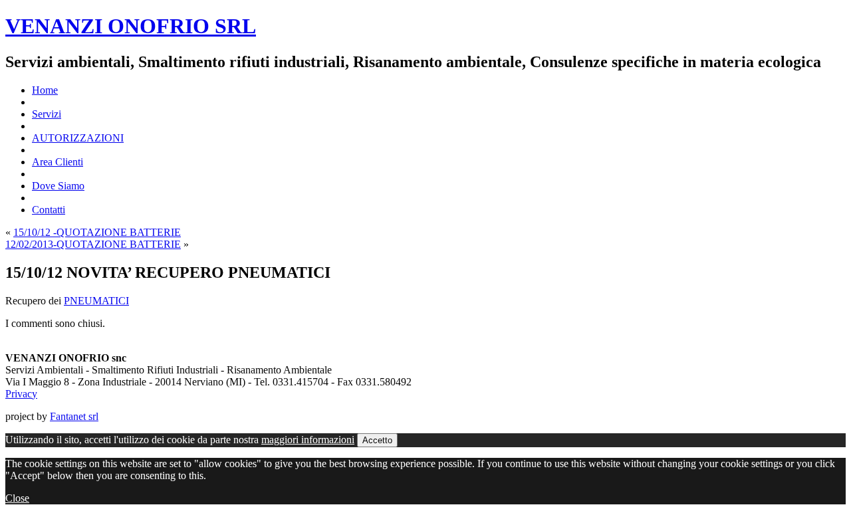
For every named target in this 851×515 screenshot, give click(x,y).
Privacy (21, 393)
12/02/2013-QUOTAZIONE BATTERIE (93, 244)
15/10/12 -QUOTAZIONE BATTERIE (97, 232)
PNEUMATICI (96, 300)
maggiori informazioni (307, 439)
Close (17, 498)
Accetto (377, 440)
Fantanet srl (74, 416)
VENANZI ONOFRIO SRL (130, 26)
